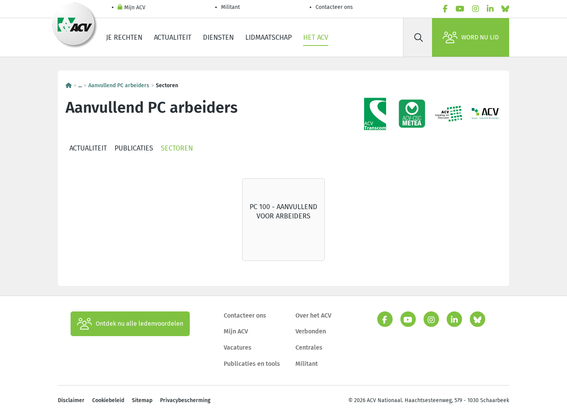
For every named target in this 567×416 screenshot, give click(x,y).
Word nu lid (480, 37)
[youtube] (460, 9)
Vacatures (237, 347)
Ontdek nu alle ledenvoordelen (139, 323)
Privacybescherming (185, 400)
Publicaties (134, 148)
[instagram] (475, 9)
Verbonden (310, 331)
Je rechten (124, 37)
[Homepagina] (69, 85)
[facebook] (445, 9)
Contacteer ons (334, 7)
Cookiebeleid (108, 400)
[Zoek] (418, 37)
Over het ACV (313, 315)
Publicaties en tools (252, 363)
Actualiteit (172, 37)
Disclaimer (71, 400)
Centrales (308, 347)
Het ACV (315, 37)
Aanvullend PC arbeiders (118, 85)
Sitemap (142, 400)
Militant (230, 7)
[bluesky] (505, 9)
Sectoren (177, 148)
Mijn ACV (134, 7)
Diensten (218, 37)
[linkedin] (490, 9)
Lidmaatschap (268, 37)
